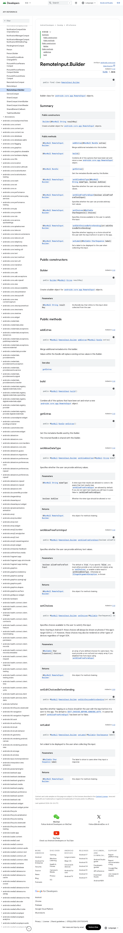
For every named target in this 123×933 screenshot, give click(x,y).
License (46, 921)
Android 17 (83, 855)
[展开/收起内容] (50, 32)
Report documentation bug (113, 862)
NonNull (55, 121)
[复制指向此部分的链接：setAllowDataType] (63, 448)
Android (38, 857)
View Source (108, 66)
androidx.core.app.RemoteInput (70, 96)
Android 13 (83, 870)
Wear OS (68, 861)
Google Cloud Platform (44, 909)
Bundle (95, 143)
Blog (37, 878)
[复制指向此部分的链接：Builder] (50, 270)
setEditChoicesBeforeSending (87, 226)
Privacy (52, 876)
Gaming (53, 855)
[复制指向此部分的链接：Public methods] (64, 319)
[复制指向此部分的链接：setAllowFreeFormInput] (69, 530)
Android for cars (69, 871)
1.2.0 (113, 689)
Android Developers (47, 25)
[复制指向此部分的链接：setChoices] (55, 606)
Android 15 (83, 862)
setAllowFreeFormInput (83, 195)
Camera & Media (54, 871)
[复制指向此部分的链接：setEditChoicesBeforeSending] (76, 689)
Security (38, 867)
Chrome (38, 901)
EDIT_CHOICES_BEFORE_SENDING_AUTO (84, 712)
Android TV (69, 876)
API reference (10, 12)
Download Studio (97, 876)
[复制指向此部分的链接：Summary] (55, 106)
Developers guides (98, 866)
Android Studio (106, 3)
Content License (102, 796)
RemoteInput (57, 153)
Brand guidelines (58, 921)
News (37, 874)
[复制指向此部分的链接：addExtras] (53, 330)
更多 (27, 3)
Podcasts (38, 882)
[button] (15, 117)
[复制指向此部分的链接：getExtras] (53, 414)
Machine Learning (53, 859)
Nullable (89, 210)
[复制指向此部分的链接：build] (47, 381)
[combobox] (60, 3)
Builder (46, 121)
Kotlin (105, 72)
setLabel (77, 241)
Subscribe (93, 927)
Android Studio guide (99, 860)
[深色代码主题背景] (113, 79)
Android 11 (83, 878)
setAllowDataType (81, 179)
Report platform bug (113, 856)
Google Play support (112, 869)
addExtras (77, 143)
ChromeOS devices (69, 866)
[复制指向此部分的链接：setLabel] (52, 725)
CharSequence (98, 241)
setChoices (78, 210)
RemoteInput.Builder (70, 82)
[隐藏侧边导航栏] (29, 928)
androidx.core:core (108, 63)
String (63, 121)
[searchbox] (16, 21)
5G (51, 880)
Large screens (70, 857)
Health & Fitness (53, 865)
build (75, 153)
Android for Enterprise (39, 862)
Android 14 (83, 866)
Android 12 (83, 874)
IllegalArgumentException (85, 574)
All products (40, 913)
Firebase (38, 905)
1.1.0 (113, 69)
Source (38, 870)
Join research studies (113, 875)
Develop (60, 25)
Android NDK (99, 881)
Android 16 (83, 858)
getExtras (77, 169)
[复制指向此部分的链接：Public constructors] (70, 260)
